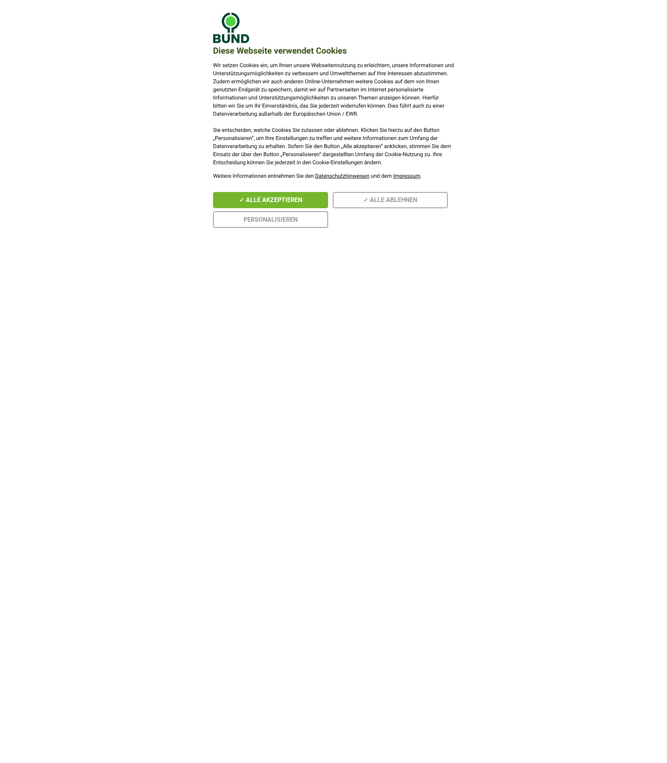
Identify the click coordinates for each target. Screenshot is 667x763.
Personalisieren (271, 219)
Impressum (406, 176)
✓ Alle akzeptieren (270, 200)
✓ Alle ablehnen (390, 200)
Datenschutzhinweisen (342, 176)
